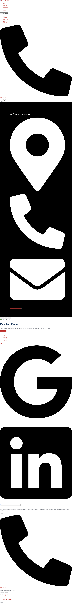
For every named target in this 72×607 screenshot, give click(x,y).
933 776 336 (3, 97)
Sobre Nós (5, 7)
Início (4, 3)
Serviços (5, 5)
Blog (4, 8)
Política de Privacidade (8, 597)
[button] (5, 318)
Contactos (5, 10)
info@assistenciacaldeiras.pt (9, 595)
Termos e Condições (7, 599)
